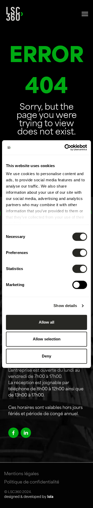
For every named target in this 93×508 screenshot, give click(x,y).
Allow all (46, 322)
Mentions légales (21, 474)
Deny (46, 356)
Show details (65, 305)
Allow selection (46, 339)
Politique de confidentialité (31, 482)
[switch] (79, 253)
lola (50, 497)
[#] (85, 14)
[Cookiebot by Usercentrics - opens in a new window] (65, 147)
